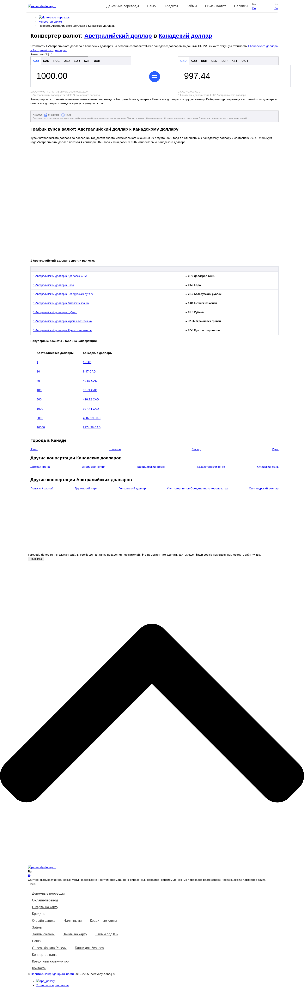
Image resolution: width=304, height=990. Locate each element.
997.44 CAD (91, 408)
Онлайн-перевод (45, 900)
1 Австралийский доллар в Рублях (55, 312)
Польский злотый (42, 488)
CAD (46, 60)
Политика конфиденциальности (52, 974)
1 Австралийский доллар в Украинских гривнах (62, 321)
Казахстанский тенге (211, 466)
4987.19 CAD (92, 418)
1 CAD (87, 362)
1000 (40, 408)
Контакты (39, 968)
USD (67, 60)
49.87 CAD (90, 380)
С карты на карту (45, 907)
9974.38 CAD (92, 427)
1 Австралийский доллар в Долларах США (60, 276)
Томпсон (115, 449)
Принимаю (36, 558)
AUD (36, 60)
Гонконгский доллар (132, 488)
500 (39, 399)
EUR (77, 60)
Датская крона (40, 466)
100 (39, 390)
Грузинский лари (86, 488)
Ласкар (196, 449)
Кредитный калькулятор (50, 961)
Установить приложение (52, 985)
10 (38, 371)
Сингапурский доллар (264, 488)
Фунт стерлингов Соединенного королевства (197, 488)
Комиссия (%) (39, 54)
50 (38, 380)
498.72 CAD (91, 399)
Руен (275, 449)
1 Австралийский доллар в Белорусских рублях (63, 294)
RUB (56, 60)
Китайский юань (268, 466)
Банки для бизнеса (89, 948)
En (254, 8)
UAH (97, 60)
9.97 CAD (89, 371)
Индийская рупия (93, 466)
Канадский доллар (185, 35)
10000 (41, 427)
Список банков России (49, 948)
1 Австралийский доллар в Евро (53, 285)
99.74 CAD (90, 390)
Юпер (34, 449)
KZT (87, 60)
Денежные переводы (48, 893)
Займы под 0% (106, 934)
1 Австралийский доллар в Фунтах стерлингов (62, 330)
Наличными (72, 920)
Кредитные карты (103, 920)
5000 (40, 418)
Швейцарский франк (151, 466)
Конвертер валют (45, 954)
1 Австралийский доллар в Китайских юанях (61, 303)
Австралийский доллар (118, 35)
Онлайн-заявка (43, 920)
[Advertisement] (158, 524)
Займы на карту (75, 934)
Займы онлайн (43, 934)
